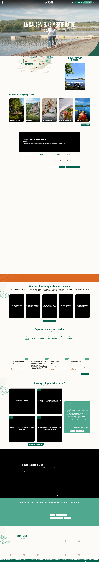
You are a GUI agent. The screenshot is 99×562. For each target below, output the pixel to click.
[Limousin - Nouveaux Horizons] (49, 2)
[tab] (27, 337)
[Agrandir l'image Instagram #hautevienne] (15, 550)
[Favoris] (96, 2)
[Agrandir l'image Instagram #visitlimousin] (70, 550)
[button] (94, 2)
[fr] (72, 2)
